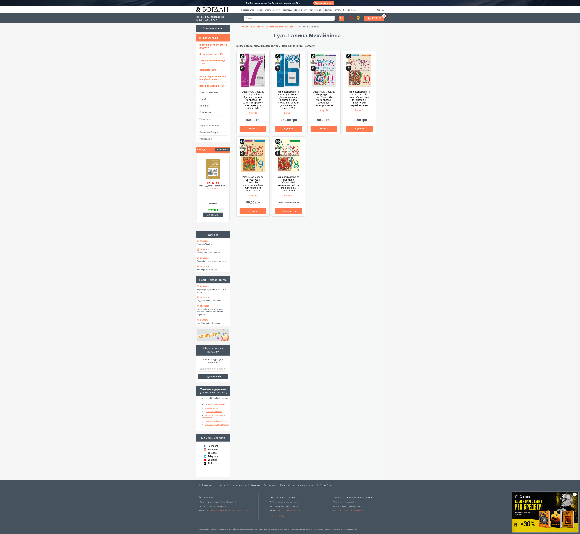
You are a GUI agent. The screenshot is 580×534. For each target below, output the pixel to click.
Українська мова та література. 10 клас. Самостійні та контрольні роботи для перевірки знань (359, 99)
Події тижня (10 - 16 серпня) (209, 300)
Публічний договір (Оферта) (217, 425)
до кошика (213, 215)
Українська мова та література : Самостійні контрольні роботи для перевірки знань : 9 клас (253, 184)
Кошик (376, 18)
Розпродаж (205, 138)
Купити (253, 128)
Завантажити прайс (213, 28)
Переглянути (288, 211)
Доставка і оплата (332, 9)
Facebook (213, 446)
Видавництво (247, 9)
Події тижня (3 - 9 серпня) (208, 323)
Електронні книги (273, 9)
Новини (259, 9)
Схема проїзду (242, 510)
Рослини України (204, 244)
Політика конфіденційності (216, 421)
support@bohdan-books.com (216, 398)
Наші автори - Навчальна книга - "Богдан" (273, 26)
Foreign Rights (349, 9)
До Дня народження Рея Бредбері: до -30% (212, 78)
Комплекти (205, 112)
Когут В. (253, 113)
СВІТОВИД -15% (207, 69)
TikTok (211, 463)
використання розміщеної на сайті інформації (306, 529)
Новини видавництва (213, 279)
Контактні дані (315, 9)
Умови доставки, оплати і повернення (214, 416)
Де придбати (300, 9)
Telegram (213, 456)
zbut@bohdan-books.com (289, 510)
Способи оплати (212, 408)
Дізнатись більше (324, 3)
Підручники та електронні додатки (213, 46)
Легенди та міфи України (208, 253)
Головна (243, 26)
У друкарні (205, 118)
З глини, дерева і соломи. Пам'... (213, 185)
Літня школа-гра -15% (211, 54)
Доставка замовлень (213, 412)
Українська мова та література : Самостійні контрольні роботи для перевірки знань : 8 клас (288, 184)
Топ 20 (202, 98)
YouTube (212, 460)
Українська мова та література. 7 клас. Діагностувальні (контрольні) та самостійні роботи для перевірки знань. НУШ (253, 100)
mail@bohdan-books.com (351, 510)
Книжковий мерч (208, 132)
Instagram (213, 449)
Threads (212, 453)
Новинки (204, 105)
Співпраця (287, 9)
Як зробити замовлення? (215, 404)
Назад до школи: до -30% (213, 85)
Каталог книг (210, 37)
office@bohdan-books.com (219, 510)
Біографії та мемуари (207, 270)
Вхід (378, 9)
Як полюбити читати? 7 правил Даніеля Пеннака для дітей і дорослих (211, 312)
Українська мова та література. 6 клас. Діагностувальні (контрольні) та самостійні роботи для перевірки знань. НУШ (288, 100)
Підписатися (212, 376)
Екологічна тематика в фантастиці (212, 261)
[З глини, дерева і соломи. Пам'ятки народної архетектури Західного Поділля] (213, 169)
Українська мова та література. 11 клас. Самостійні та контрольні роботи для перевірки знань (324, 99)
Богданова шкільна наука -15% (213, 62)
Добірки (213, 234)
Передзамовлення (209, 125)
